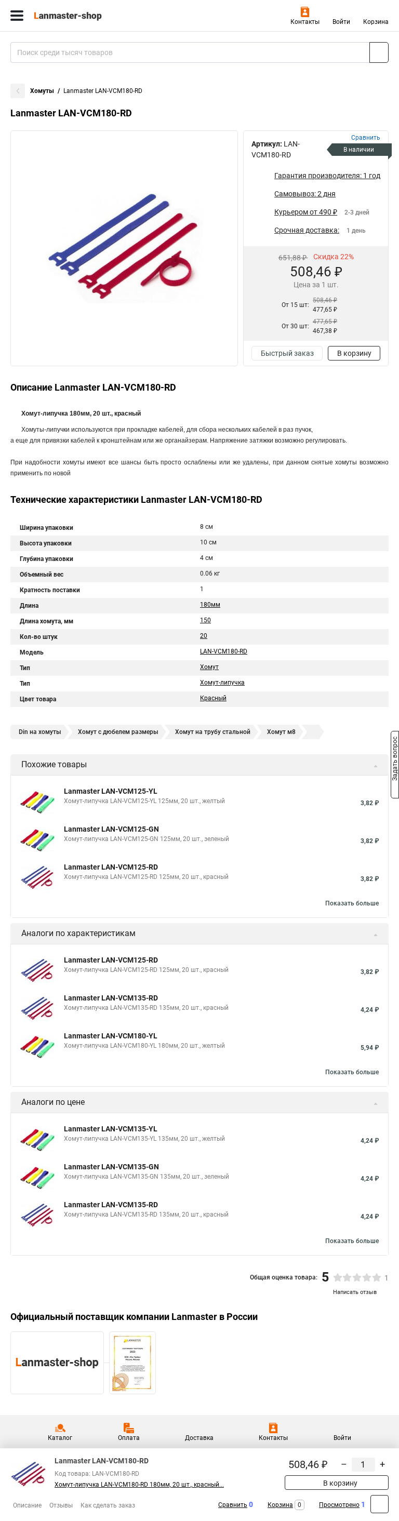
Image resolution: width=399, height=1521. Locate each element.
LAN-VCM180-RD (223, 651)
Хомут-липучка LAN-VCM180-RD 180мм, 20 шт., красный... (139, 1484)
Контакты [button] (305, 21)
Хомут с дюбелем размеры (118, 732)
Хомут (209, 667)
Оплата (129, 1438)
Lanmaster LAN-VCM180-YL (110, 1036)
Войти (341, 21)
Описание (27, 1505)
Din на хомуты (40, 732)
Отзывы (61, 1505)
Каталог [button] (60, 1438)
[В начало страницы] (379, 1504)
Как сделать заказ (108, 1505)
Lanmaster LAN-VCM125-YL (110, 791)
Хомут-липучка (222, 682)
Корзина (376, 21)
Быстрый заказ (287, 353)
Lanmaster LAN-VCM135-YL (110, 1129)
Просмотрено (339, 1505)
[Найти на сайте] (379, 52)
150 (205, 620)
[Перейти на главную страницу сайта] (78, 15)
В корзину (354, 353)
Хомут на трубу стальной (212, 732)
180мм (210, 604)
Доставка (199, 1438)
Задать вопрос (394, 760)
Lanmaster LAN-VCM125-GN (111, 829)
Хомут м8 (281, 732)
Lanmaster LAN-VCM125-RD (111, 867)
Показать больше (352, 903)
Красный (213, 698)
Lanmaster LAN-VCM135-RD (111, 998)
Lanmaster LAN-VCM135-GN (111, 1167)
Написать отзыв (355, 1292)
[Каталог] (16, 15)
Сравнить (232, 1505)
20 (203, 635)
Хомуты (42, 91)
